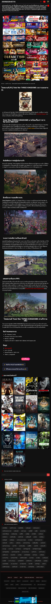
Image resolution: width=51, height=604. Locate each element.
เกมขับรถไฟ (43, 542)
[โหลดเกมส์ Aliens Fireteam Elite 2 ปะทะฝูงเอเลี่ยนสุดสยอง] (7, 458)
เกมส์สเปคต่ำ (16, 531)
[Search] (44, 2)
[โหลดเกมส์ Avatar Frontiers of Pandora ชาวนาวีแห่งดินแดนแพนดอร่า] (31, 440)
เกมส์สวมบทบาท (36, 528)
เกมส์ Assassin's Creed (21, 540)
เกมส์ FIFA (14, 545)
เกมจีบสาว (11, 542)
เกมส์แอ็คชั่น (20, 528)
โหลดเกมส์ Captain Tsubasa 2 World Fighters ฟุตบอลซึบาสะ (7, 428)
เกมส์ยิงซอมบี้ (28, 537)
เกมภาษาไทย (42, 531)
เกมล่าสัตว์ (30, 563)
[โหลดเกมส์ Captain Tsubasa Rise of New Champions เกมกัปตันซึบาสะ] (19, 422)
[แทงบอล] (37, 64)
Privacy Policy (39, 577)
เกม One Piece (5, 557)
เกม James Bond (14, 563)
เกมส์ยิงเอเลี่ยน (35, 542)
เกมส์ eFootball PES (15, 551)
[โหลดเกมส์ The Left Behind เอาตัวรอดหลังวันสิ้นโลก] (19, 404)
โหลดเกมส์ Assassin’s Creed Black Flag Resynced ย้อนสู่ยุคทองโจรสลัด (19, 392)
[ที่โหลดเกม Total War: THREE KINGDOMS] (25, 316)
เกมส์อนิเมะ (41, 537)
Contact (16, 577)
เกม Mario (38, 557)
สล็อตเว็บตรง (44, 581)
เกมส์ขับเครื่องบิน (38, 560)
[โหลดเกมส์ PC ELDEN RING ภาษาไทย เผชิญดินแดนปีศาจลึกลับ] (44, 404)
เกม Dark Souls (23, 566)
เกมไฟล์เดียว (4, 528)
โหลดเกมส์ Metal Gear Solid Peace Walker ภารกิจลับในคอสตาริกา (31, 392)
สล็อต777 (18, 581)
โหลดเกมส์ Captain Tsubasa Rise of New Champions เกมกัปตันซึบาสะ (19, 428)
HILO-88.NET (6, 581)
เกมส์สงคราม (4, 537)
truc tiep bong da (41, 584)
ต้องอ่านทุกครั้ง (8, 348)
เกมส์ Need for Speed (37, 548)
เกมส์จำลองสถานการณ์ (6, 531)
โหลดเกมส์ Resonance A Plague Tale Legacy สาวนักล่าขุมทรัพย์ (43, 428)
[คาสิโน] (37, 58)
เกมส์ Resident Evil (38, 540)
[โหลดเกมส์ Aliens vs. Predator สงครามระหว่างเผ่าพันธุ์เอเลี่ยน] (44, 440)
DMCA (21, 577)
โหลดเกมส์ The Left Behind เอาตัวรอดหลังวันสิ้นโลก (19, 410)
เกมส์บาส (44, 563)
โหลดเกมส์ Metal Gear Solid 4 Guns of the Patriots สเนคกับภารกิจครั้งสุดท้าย (43, 392)
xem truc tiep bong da (11, 588)
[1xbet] (25, 600)
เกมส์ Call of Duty (26, 542)
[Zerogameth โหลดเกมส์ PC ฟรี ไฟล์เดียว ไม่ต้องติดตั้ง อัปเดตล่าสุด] (20, 1)
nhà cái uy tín (25, 591)
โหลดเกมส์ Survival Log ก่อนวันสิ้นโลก (25, 501)
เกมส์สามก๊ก (4, 542)
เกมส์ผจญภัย (28, 528)
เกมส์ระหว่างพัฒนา (40, 566)
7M (34, 584)
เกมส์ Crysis (35, 554)
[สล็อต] (14, 77)
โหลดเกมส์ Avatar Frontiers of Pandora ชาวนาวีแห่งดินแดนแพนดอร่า (31, 446)
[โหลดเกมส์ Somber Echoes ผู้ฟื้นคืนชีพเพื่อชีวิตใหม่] (7, 440)
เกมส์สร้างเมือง (13, 537)
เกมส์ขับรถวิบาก (29, 560)
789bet (6, 584)
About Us (10, 577)
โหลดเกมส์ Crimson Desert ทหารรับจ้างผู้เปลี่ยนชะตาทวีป (32, 410)
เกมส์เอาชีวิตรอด (5, 534)
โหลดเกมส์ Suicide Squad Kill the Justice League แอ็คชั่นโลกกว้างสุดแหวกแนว (7, 410)
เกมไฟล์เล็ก (34, 534)
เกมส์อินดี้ (30, 531)
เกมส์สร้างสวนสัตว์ (23, 557)
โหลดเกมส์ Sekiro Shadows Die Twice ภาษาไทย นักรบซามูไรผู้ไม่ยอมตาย (7, 392)
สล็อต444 (13, 581)
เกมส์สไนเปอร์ (14, 566)
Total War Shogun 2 (41, 114)
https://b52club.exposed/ (26, 584)
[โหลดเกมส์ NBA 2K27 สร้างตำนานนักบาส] (19, 440)
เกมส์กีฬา (21, 534)
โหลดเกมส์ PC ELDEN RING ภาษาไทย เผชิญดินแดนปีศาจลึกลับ (44, 410)
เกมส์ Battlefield (27, 554)
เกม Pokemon (18, 548)
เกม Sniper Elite (23, 563)
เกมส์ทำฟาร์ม (20, 537)
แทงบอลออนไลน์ (25, 581)
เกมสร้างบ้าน (33, 551)
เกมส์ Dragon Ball (26, 548)
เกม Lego (4, 548)
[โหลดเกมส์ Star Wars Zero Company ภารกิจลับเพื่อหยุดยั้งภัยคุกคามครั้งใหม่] (31, 422)
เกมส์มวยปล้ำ (42, 545)
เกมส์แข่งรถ (18, 542)
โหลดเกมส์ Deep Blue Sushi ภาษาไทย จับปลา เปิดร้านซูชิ (39, 501)
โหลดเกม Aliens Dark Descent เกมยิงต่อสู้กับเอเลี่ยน (19, 464)
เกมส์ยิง (36, 531)
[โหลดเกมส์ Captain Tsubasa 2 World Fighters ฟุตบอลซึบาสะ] (7, 422)
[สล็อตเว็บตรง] (37, 71)
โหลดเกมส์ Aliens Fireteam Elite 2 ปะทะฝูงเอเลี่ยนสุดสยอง (7, 464)
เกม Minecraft (45, 557)
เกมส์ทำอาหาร (5, 554)
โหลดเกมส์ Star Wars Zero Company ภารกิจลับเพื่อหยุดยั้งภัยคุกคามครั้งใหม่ (31, 428)
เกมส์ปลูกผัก (4, 540)
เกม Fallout (31, 557)
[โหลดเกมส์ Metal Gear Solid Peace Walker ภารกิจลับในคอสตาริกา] (31, 386)
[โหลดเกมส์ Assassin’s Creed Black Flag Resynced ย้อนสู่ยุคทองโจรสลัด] (19, 386)
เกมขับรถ (35, 537)
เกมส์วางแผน (23, 531)
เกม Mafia (19, 554)
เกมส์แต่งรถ (42, 554)
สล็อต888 (37, 581)
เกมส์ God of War (14, 557)
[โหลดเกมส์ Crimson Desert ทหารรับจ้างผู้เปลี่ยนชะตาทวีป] (31, 404)
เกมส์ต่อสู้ (27, 534)
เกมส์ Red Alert (31, 566)
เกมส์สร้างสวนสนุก (5, 566)
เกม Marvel (30, 540)
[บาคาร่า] (14, 64)
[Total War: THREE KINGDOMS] (25, 156)
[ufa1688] (14, 58)
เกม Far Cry (10, 548)
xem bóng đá (41, 588)
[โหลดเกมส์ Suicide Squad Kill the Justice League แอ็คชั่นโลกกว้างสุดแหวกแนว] (7, 404)
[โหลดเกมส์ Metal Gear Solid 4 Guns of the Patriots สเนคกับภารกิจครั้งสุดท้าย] (44, 386)
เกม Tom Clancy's (11, 560)
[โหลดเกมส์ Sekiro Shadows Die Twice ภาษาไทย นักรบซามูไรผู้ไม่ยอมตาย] (7, 386)
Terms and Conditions (29, 577)
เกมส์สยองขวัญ (14, 534)
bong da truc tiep (22, 588)
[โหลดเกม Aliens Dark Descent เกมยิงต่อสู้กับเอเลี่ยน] (19, 458)
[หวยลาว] (14, 71)
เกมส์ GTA (36, 545)
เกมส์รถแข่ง (40, 534)
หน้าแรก (2, 83)
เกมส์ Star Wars (22, 545)
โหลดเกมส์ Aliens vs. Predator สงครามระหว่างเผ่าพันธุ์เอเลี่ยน (43, 446)
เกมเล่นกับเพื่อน (5, 563)
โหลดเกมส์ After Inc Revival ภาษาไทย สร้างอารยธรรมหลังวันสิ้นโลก (11, 500)
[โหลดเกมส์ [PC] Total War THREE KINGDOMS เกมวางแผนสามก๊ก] (25, 360)
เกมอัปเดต (45, 560)
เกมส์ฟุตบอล (12, 540)
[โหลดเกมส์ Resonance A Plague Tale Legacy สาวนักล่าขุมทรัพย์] (44, 422)
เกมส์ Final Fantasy (6, 545)
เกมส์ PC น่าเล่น (8, 83)
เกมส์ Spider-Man (5, 551)
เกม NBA (4, 560)
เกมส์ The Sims (42, 551)
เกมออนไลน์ (12, 554)
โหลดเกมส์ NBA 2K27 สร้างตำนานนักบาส (19, 447)
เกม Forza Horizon (25, 551)
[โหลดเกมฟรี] (25, 274)
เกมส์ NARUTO (21, 560)
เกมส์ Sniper (37, 563)
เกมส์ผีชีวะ (29, 545)
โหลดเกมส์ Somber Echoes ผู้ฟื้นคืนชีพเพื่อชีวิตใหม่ (7, 446)
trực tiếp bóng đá (32, 588)
